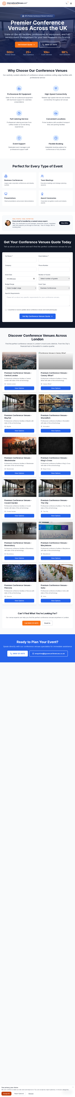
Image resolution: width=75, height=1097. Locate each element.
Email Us (47, 623)
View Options (19, 388)
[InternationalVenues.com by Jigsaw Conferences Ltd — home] (14, 3)
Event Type (42, 284)
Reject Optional (19, 1093)
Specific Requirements (12, 293)
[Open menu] (71, 3)
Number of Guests (44, 274)
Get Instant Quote (25, 45)
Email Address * (44, 256)
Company (8, 265)
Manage (31, 1093)
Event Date (8, 274)
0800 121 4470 (51, 45)
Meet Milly (64, 223)
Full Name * (9, 256)
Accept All (6, 1093)
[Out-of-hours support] (66, 3)
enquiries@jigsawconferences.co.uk (50, 654)
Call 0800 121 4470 (31, 623)
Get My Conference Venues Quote (36, 316)
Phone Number (43, 265)
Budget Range (9, 284)
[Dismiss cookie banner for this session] (73, 1087)
